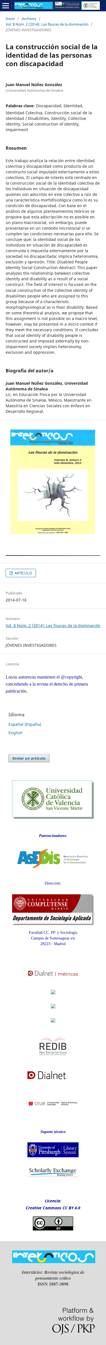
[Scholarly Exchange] (53, 1176)
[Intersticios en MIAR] (53, 1024)
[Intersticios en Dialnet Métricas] (53, 979)
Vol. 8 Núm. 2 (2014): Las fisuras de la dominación (47, 24)
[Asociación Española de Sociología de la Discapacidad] (53, 872)
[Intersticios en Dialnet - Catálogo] (53, 1081)
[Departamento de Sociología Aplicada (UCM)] (53, 924)
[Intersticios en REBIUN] (53, 1110)
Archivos (29, 18)
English (15, 732)
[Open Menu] (5, 5)
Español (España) (24, 724)
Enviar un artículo (29, 758)
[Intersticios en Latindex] (53, 996)
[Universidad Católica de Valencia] (53, 818)
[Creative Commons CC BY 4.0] (53, 1229)
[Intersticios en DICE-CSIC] (53, 1011)
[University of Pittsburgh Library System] (53, 1159)
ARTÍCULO (23, 573)
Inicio (10, 18)
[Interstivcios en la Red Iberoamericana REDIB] (53, 1059)
